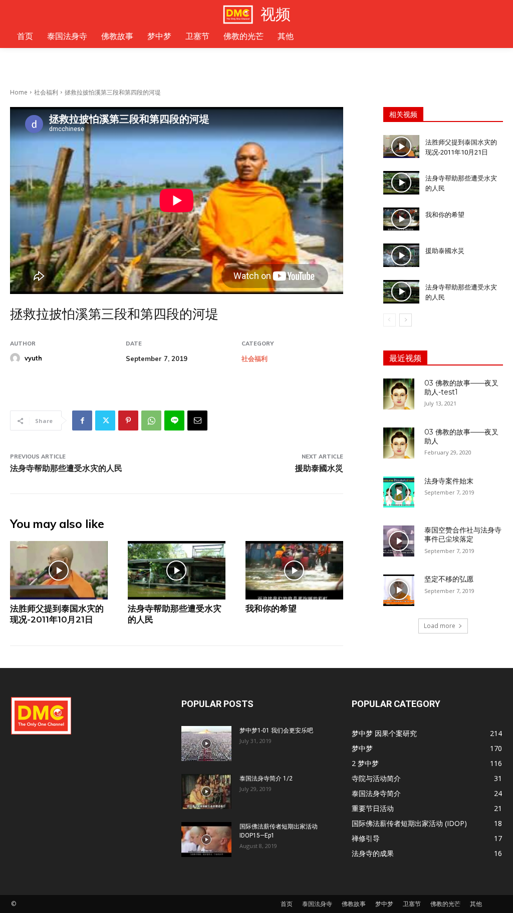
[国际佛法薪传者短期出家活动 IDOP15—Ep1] (206, 839)
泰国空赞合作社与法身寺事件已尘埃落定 (462, 535)
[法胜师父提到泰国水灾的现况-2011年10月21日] (59, 570)
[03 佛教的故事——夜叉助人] (398, 443)
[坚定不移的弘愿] (398, 590)
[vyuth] (16, 358)
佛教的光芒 (445, 904)
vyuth (33, 358)
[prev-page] (389, 320)
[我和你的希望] (294, 570)
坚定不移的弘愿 (448, 579)
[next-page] (405, 320)
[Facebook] (82, 420)
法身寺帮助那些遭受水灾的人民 (66, 468)
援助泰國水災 (319, 468)
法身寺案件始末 (448, 481)
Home (19, 92)
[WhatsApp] (151, 420)
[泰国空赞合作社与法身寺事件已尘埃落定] (398, 541)
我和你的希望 (271, 609)
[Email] (197, 420)
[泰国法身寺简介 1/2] (206, 791)
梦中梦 (384, 904)
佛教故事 (354, 904)
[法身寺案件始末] (398, 492)
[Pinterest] (128, 420)
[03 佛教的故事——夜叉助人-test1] (398, 394)
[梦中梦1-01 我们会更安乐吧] (206, 743)
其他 (476, 904)
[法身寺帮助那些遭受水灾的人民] (176, 570)
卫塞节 (412, 904)
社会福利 (46, 92)
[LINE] (174, 420)
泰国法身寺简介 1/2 (266, 778)
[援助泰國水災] (401, 255)
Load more (439, 626)
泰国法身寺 (317, 904)
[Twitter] (105, 420)
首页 (287, 904)
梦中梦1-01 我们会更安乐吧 (276, 730)
